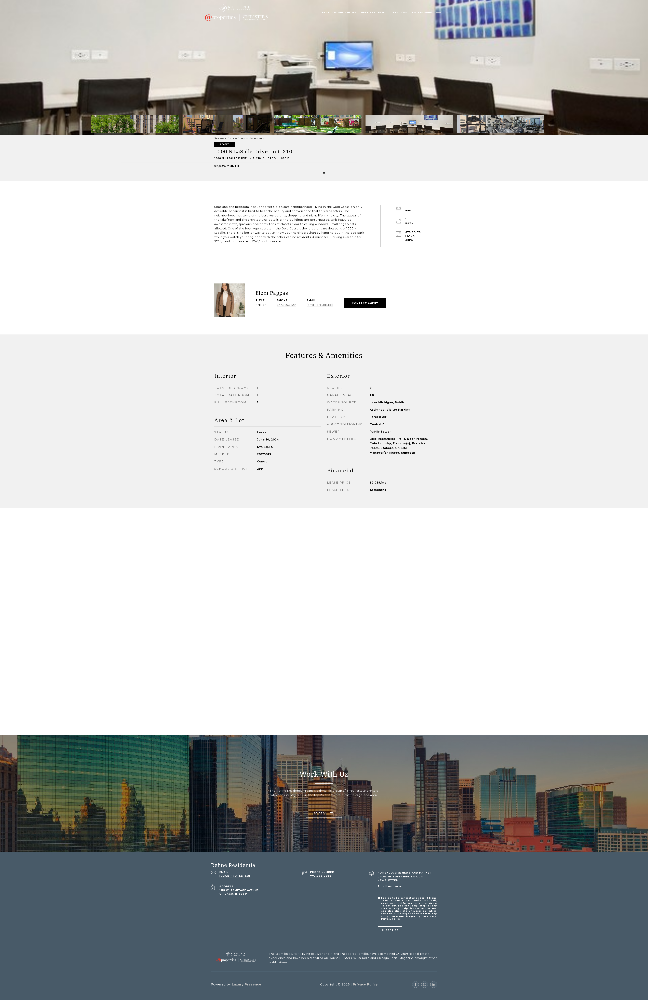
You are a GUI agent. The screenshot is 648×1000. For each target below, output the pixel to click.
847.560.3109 (286, 304)
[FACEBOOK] (415, 984)
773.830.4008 (320, 875)
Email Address (390, 886)
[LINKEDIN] (433, 984)
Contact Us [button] (324, 812)
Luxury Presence (246, 984)
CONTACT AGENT (365, 303)
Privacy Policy (390, 919)
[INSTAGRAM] (424, 984)
